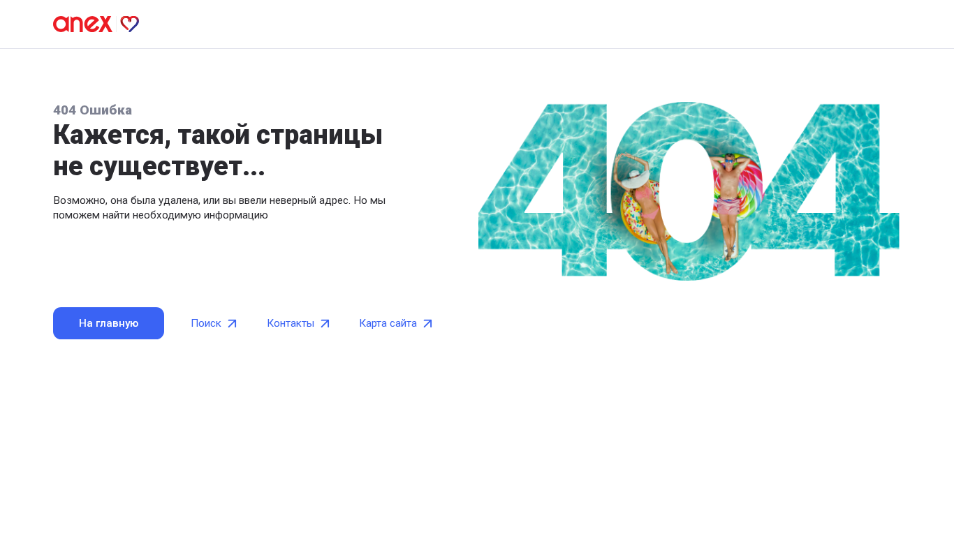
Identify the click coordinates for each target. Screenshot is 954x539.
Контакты (290, 323)
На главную (108, 323)
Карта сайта (388, 323)
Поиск (206, 323)
